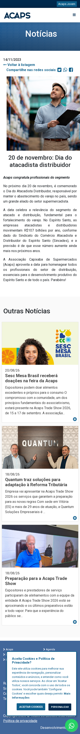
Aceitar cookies (31, 706)
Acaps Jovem (66, 4)
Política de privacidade (20, 721)
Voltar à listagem (21, 65)
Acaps (9, 649)
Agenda (50, 649)
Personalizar (60, 707)
